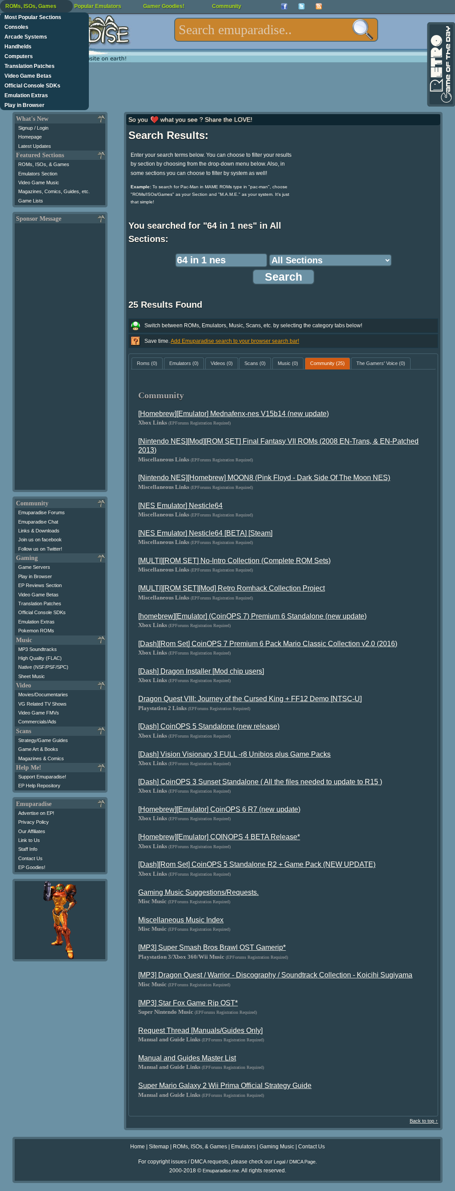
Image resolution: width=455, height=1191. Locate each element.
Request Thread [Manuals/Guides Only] (200, 1030)
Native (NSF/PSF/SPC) (43, 667)
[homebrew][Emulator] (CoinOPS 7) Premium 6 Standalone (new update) (252, 616)
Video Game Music (38, 182)
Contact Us (30, 858)
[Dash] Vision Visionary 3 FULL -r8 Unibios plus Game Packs (234, 754)
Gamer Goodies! (163, 6)
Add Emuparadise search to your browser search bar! (235, 341)
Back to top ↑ (424, 1121)
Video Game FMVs (38, 712)
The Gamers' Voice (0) (380, 363)
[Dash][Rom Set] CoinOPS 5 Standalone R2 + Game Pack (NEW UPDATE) (256, 864)
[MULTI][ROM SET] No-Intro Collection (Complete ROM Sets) (234, 560)
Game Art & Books (38, 749)
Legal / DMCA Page (294, 1161)
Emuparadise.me (221, 1170)
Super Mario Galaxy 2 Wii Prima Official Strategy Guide (224, 1085)
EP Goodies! (31, 867)
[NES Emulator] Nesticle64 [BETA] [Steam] (205, 533)
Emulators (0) (184, 363)
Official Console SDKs (32, 86)
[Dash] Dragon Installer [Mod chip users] (201, 671)
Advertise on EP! (36, 813)
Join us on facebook (40, 539)
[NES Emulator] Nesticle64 (180, 505)
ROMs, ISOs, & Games (43, 164)
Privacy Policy (33, 822)
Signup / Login (33, 128)
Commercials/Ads (37, 721)
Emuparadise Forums (41, 512)
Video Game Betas (28, 76)
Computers (18, 56)
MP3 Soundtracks (37, 649)
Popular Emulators (97, 6)
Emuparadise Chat (38, 521)
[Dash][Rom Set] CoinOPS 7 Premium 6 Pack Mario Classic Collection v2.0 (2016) (267, 643)
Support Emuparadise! (42, 776)
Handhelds (18, 47)
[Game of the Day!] (440, 64)
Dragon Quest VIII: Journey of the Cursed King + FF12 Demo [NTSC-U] (250, 699)
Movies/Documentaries (43, 694)
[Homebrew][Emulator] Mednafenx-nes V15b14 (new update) (233, 413)
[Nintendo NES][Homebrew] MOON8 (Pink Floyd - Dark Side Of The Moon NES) (264, 477)
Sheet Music (31, 676)
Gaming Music (276, 1146)
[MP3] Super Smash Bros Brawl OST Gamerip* (212, 947)
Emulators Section (37, 173)
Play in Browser (24, 105)
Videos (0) (222, 363)
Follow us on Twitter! (40, 549)
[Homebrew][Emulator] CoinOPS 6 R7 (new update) (219, 809)
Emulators (243, 1146)
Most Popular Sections (32, 17)
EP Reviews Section (40, 585)
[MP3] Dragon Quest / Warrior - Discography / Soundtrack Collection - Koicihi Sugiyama (275, 975)
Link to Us (29, 840)
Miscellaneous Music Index (181, 920)
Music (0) (288, 363)
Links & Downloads (39, 530)
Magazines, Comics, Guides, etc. (54, 191)
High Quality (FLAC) (40, 658)
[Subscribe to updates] (318, 6)
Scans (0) (255, 363)
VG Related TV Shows (42, 704)
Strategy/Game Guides (43, 740)
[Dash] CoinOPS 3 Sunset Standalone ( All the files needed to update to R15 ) (260, 782)
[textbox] (276, 30)
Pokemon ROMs (36, 630)
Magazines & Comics (41, 758)
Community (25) (327, 363)
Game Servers (34, 567)
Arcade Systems (25, 37)
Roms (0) (147, 363)
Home (137, 1146)
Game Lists (30, 200)
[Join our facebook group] (284, 6)
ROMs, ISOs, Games (30, 6)
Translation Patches (29, 66)
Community (226, 6)
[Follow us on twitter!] (301, 6)
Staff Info (27, 849)
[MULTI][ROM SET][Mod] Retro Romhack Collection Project (231, 588)
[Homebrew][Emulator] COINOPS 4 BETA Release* (219, 837)
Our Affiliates (31, 831)
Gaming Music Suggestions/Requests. (198, 892)
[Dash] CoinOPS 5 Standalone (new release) (208, 726)
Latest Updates (34, 146)
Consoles (16, 27)
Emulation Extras (26, 95)
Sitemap (159, 1146)
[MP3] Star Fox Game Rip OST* (188, 1003)
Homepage (30, 136)
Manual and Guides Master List (187, 1058)
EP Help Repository (39, 785)
